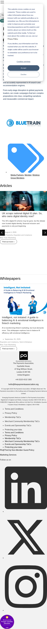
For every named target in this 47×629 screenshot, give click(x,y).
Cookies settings (23, 61)
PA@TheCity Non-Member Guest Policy (17, 450)
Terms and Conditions (14, 409)
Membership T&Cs (13, 417)
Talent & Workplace (25, 342)
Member (28, 175)
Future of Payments (6, 235)
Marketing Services (8, 455)
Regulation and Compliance (23, 235)
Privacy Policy (13, 39)
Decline (23, 74)
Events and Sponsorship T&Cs (18, 425)
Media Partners (17, 175)
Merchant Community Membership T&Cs (22, 421)
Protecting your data (13, 430)
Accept (23, 68)
